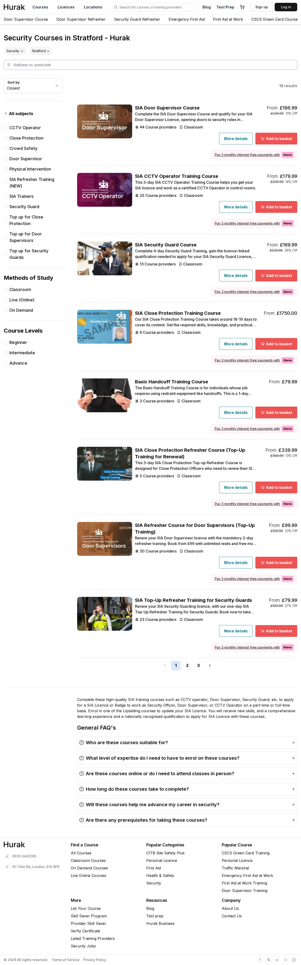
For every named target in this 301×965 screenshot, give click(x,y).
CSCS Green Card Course (274, 19)
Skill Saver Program (89, 916)
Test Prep (225, 7)
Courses (40, 7)
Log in (286, 7)
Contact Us (232, 916)
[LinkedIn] (277, 960)
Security (153, 883)
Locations (93, 7)
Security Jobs (83, 946)
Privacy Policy (94, 959)
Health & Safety (160, 875)
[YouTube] (285, 960)
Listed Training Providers (93, 938)
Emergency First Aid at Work (247, 875)
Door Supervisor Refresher (81, 19)
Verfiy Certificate (85, 931)
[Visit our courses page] (116, 7)
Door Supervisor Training (244, 890)
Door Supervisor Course (26, 19)
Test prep (154, 916)
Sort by (14, 82)
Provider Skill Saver (88, 923)
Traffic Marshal (235, 868)
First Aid (153, 868)
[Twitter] (268, 960)
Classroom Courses (88, 860)
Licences (66, 7)
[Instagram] (294, 960)
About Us (230, 908)
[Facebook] (260, 960)
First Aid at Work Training (244, 883)
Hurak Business (160, 923)
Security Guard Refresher (137, 19)
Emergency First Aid (187, 19)
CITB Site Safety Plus (165, 853)
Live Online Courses (88, 875)
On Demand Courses (89, 868)
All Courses (81, 853)
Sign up (261, 7)
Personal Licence (161, 860)
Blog (206, 7)
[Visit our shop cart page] (242, 7)
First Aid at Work (228, 19)
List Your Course (86, 908)
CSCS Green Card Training (245, 853)
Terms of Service (65, 959)
